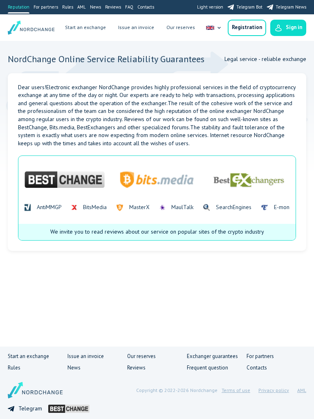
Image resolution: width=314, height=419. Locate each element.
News (95, 7)
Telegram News (291, 7)
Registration (247, 27)
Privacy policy (273, 390)
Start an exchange (85, 27)
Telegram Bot (249, 7)
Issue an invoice (136, 27)
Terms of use (236, 390)
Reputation (18, 7)
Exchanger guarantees (212, 356)
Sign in (294, 27)
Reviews (113, 7)
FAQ (129, 7)
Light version (210, 7)
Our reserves (180, 27)
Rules (67, 7)
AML (81, 7)
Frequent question (207, 367)
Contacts (145, 7)
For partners (46, 7)
